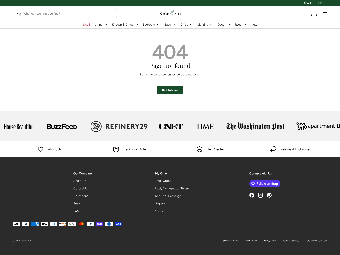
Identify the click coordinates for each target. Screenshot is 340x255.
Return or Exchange (168, 196)
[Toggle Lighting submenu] (211, 24)
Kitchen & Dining (122, 24)
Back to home (170, 90)
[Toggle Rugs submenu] (244, 24)
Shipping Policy (230, 240)
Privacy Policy (269, 240)
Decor (221, 24)
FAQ (76, 211)
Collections (80, 196)
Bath (167, 24)
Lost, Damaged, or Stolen (172, 188)
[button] (325, 13)
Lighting (203, 24)
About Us (79, 181)
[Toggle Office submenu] (191, 24)
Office (184, 24)
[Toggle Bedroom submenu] (158, 24)
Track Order (163, 181)
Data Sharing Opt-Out (316, 240)
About (307, 3)
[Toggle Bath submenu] (173, 24)
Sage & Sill (25, 240)
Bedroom (149, 24)
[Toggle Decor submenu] (228, 24)
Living (99, 24)
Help (319, 3)
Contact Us (81, 188)
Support (160, 211)
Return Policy (250, 240)
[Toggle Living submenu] (105, 24)
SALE (86, 24)
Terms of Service (291, 240)
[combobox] (65, 13)
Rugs (238, 24)
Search (77, 203)
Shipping (161, 203)
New (254, 24)
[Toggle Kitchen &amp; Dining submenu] (136, 24)
